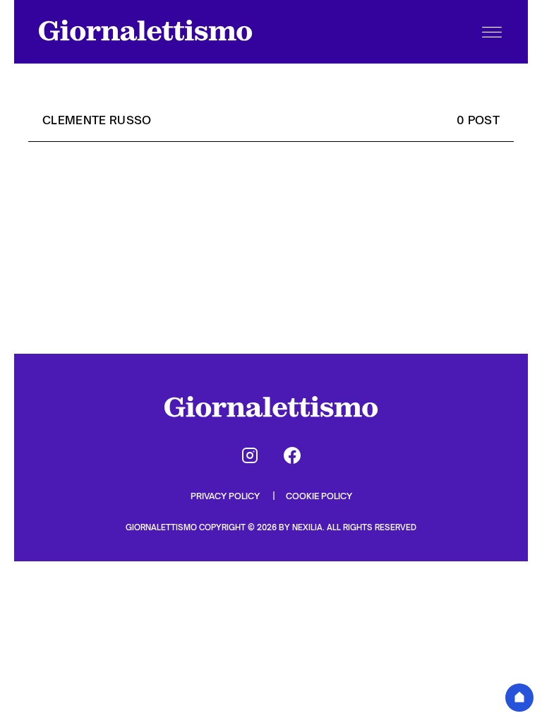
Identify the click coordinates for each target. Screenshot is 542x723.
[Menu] (492, 32)
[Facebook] (292, 455)
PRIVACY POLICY (226, 496)
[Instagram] (250, 455)
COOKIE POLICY (319, 496)
